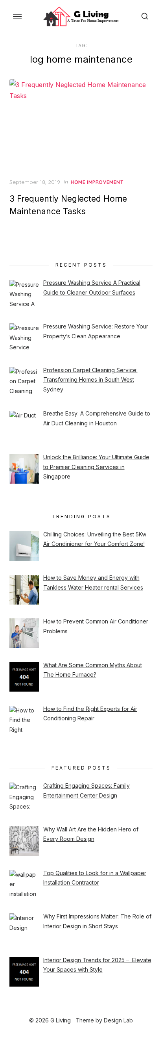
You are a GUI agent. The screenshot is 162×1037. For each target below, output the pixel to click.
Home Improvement (97, 182)
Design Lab (118, 1020)
